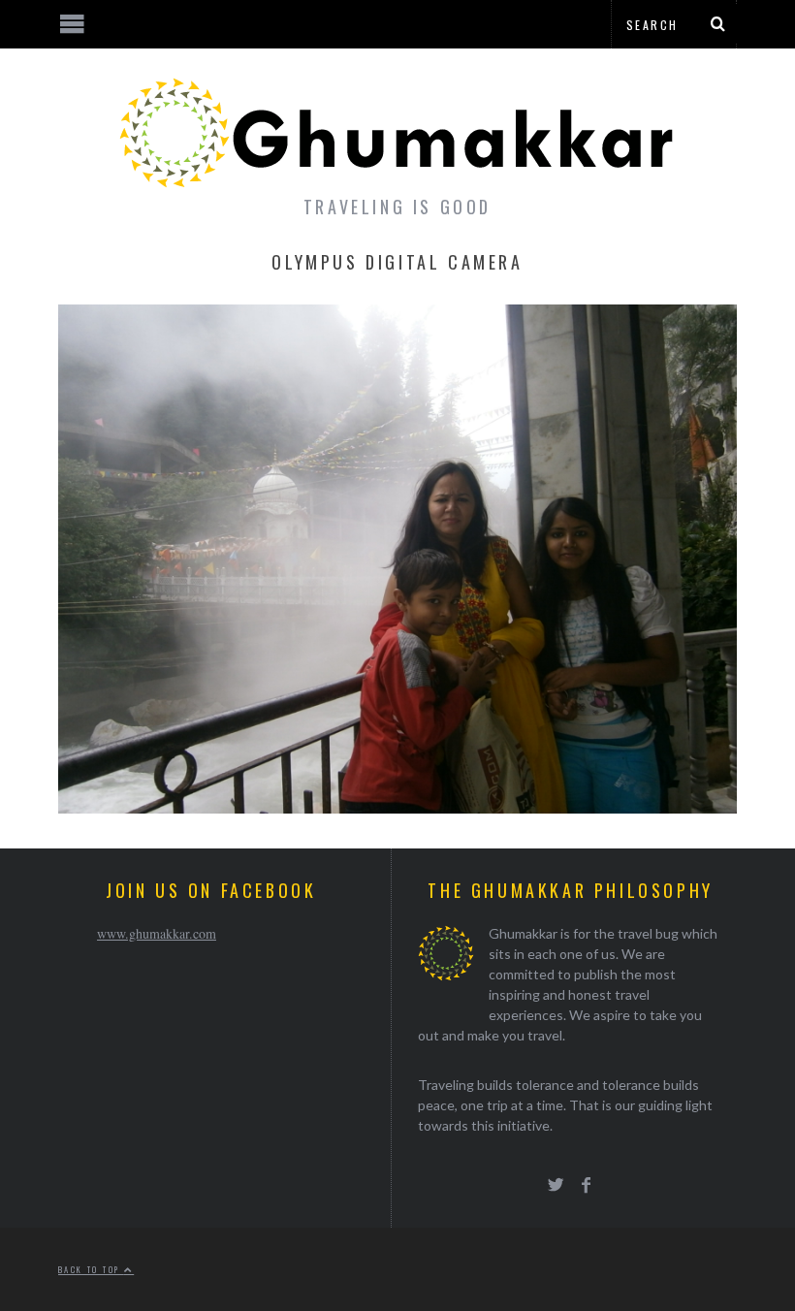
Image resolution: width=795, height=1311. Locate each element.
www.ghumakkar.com (156, 933)
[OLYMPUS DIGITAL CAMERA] (397, 807)
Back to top (91, 1269)
